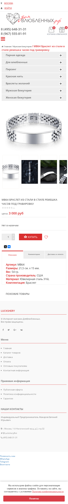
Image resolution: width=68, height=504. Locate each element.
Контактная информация (16, 370)
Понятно (34, 498)
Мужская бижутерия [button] (19, 90)
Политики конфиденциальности (48, 491)
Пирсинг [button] (11, 69)
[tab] (34, 55)
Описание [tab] (12, 255)
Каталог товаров (11, 352)
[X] (5, 246)
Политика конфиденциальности (19, 394)
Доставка (8, 357)
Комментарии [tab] (34, 254)
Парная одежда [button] (15, 55)
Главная (7, 348)
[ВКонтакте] (9, 246)
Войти (8, 8)
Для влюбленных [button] (16, 62)
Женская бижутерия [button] (18, 97)
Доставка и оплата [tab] (55, 254)
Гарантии (8, 398)
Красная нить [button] (14, 76)
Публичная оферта (13, 389)
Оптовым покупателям (15, 365)
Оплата (7, 361)
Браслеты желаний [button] (18, 83)
